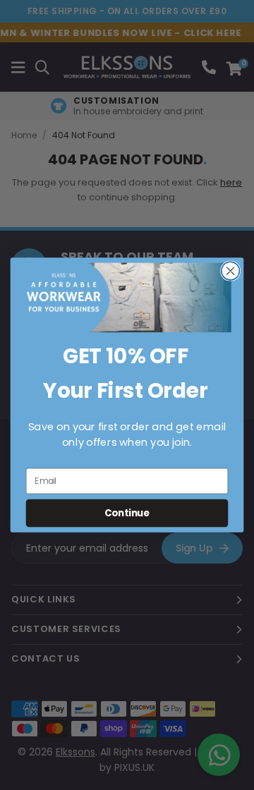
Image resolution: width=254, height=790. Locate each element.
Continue (127, 512)
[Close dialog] (231, 271)
